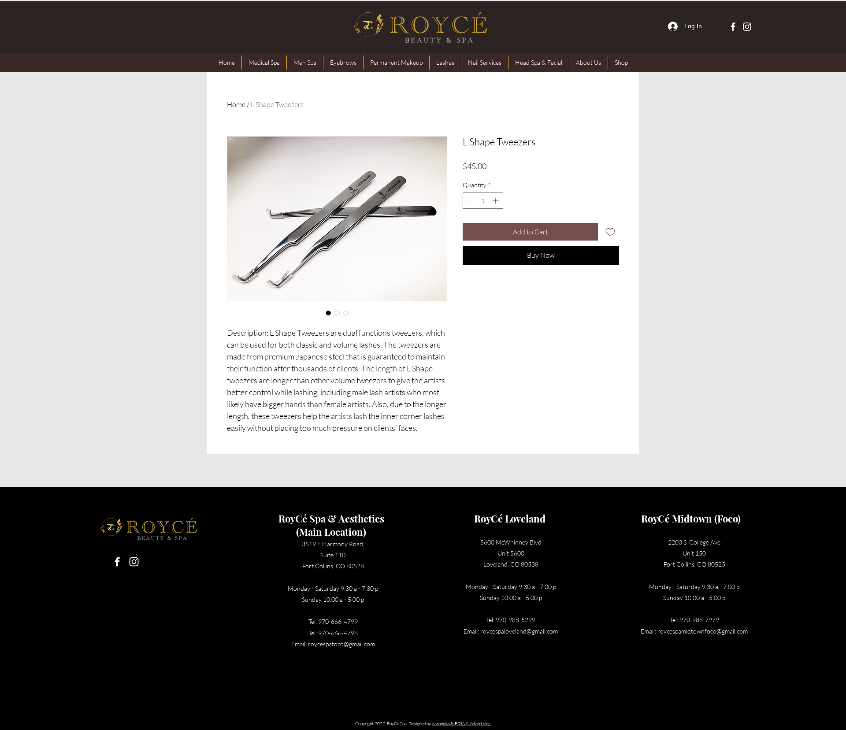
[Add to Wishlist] (610, 232)
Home (236, 104)
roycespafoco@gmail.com (341, 644)
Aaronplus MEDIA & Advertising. (461, 723)
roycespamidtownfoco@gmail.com (702, 631)
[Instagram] (747, 26)
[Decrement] (469, 200)
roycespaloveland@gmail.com (519, 631)
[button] (264, 63)
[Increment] (496, 200)
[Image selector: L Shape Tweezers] (328, 312)
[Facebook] (732, 26)
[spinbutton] (483, 200)
